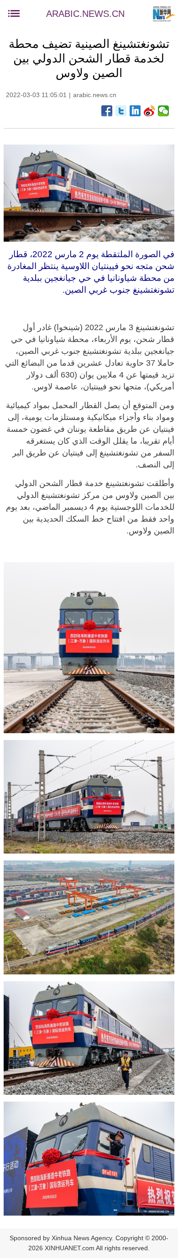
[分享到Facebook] (107, 110)
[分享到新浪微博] (149, 110)
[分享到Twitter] (121, 110)
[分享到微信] (163, 110)
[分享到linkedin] (135, 110)
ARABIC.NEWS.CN (85, 14)
